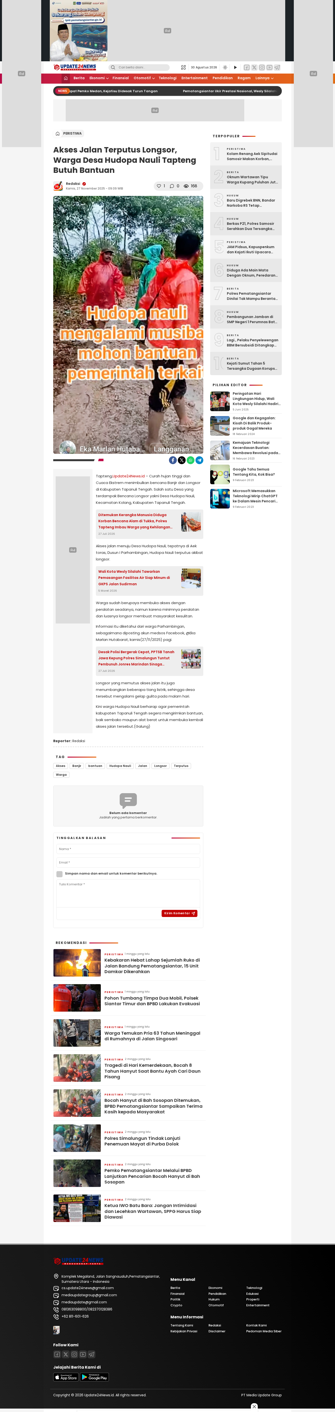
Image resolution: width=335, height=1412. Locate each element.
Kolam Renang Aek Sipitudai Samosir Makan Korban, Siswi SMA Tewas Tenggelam (252, 156)
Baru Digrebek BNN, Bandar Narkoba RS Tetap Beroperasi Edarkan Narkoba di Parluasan (251, 203)
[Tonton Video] (235, 67)
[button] (185, 67)
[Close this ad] (254, 1406)
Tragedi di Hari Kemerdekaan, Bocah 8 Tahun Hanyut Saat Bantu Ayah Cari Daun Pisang (152, 1071)
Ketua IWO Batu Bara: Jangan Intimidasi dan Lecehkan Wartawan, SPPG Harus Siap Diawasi (152, 1211)
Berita (79, 78)
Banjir (76, 766)
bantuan (95, 766)
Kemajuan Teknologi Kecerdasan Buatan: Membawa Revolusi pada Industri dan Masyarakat (255, 450)
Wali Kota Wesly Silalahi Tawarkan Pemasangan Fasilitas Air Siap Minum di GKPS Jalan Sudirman (134, 577)
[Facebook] (246, 67)
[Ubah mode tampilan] (224, 67)
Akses (60, 766)
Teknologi (168, 78)
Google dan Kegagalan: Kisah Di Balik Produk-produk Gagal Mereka (254, 423)
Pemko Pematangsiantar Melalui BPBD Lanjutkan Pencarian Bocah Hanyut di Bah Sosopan (152, 1176)
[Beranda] (66, 79)
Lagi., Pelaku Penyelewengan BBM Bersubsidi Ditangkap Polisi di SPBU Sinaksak (252, 343)
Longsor (160, 766)
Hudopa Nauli (120, 766)
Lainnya (263, 78)
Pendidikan (223, 78)
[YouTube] (269, 67)
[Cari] (113, 67)
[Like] (159, 186)
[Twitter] (254, 67)
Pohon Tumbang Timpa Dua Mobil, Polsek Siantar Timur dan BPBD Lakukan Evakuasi (152, 1001)
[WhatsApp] (190, 460)
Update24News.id (129, 476)
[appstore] (66, 1380)
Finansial (121, 78)
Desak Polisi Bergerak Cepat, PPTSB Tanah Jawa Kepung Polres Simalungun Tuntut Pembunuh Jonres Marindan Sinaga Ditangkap (136, 658)
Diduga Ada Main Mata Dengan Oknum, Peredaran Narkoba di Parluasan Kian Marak (251, 273)
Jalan (142, 766)
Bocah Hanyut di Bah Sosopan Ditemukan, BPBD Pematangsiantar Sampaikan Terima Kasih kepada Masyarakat (153, 1106)
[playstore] (94, 1380)
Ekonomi (97, 78)
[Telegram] (277, 67)
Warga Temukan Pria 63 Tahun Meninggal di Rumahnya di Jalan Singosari (152, 1036)
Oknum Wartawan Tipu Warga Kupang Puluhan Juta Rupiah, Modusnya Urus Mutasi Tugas (252, 180)
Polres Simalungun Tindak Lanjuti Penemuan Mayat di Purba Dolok (142, 1141)
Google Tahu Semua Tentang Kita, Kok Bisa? (254, 472)
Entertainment (194, 78)
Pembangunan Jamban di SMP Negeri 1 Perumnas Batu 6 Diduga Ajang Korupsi (252, 319)
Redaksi (73, 183)
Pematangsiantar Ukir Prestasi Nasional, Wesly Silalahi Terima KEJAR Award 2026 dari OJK (251, 91)
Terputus (181, 766)
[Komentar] (172, 186)
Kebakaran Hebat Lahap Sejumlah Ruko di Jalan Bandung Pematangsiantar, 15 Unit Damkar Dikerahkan (152, 965)
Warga (61, 775)
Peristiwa (72, 133)
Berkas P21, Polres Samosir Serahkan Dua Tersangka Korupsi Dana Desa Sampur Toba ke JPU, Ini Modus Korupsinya (251, 226)
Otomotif (142, 78)
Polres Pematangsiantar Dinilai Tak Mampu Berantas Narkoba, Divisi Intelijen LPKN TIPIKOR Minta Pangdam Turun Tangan (252, 296)
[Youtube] (83, 1354)
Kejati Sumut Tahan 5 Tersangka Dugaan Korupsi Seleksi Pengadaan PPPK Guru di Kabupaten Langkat (252, 366)
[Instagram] (261, 67)
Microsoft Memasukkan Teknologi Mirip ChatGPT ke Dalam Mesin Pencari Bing (255, 498)
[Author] (58, 186)
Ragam (244, 78)
